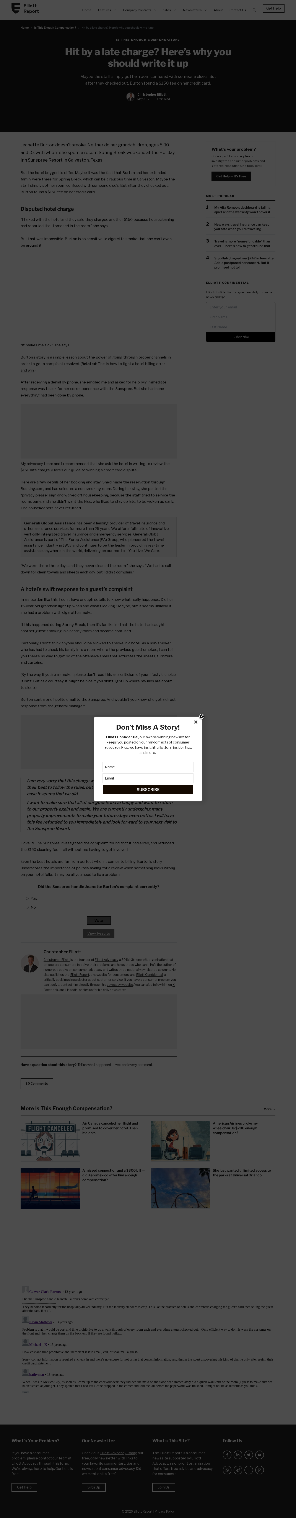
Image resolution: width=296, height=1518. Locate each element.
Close (201, 717)
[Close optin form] (196, 722)
